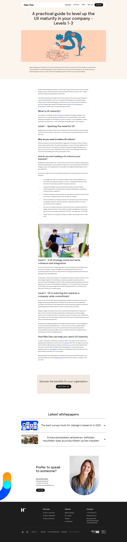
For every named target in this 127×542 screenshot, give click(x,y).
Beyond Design (69, 513)
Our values (68, 515)
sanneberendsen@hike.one (45, 485)
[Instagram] (27, 532)
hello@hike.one (91, 515)
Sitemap (64, 532)
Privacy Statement (54, 532)
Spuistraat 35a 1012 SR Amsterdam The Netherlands (93, 521)
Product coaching (48, 513)
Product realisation (49, 515)
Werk (83, 4)
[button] (34, 532)
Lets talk (40, 490)
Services (76, 4)
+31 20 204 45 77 (92, 513)
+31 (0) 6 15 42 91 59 (42, 483)
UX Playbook (68, 521)
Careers (67, 518)
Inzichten (68, 4)
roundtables (53, 349)
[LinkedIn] (22, 532)
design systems (59, 357)
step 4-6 (66, 343)
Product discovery (48, 518)
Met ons (90, 4)
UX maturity (60, 115)
